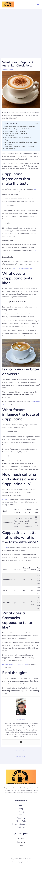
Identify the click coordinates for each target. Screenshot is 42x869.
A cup (4, 499)
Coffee (21, 839)
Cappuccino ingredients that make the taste (19, 126)
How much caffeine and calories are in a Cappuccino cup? (18, 139)
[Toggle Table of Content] (35, 123)
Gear (21, 845)
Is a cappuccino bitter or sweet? (15, 131)
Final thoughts (10, 148)
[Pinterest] (21, 742)
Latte (6, 548)
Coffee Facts (8, 69)
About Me (21, 818)
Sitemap (21, 812)
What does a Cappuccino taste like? (17, 129)
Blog (21, 809)
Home (21, 806)
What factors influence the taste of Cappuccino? (17, 134)
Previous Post (21, 751)
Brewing (21, 842)
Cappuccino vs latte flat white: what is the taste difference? (21, 143)
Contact (21, 815)
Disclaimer (21, 827)
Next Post (21, 756)
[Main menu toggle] (37, 4)
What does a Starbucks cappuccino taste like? (20, 146)
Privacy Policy (21, 821)
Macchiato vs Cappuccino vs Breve (15, 665)
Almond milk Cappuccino (22, 268)
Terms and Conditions (21, 824)
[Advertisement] (21, 30)
